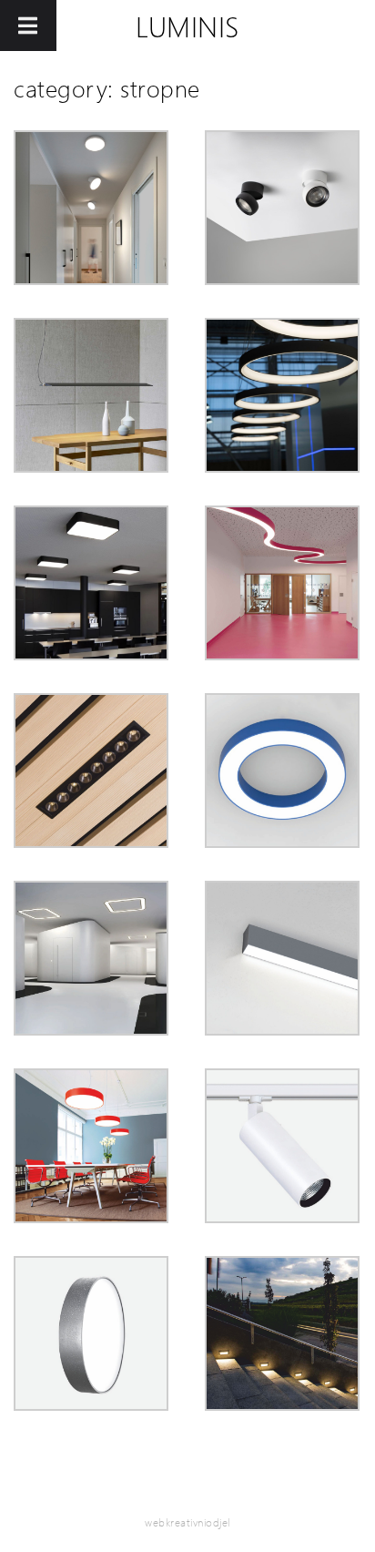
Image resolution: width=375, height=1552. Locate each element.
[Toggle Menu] (28, 25)
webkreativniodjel (187, 1522)
